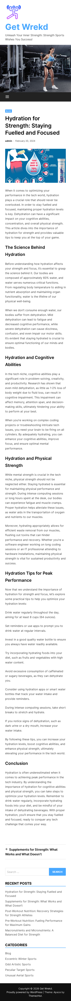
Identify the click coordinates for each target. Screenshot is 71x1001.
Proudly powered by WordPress (25, 992)
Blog (8, 111)
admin (8, 140)
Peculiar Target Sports (19, 970)
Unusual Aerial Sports (19, 975)
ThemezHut (35, 995)
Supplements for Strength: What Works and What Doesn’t (33, 903)
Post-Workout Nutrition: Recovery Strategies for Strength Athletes (34, 913)
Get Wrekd (26, 27)
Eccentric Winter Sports (20, 958)
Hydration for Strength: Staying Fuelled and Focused (33, 894)
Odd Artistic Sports (18, 964)
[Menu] (7, 97)
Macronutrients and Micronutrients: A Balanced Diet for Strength (29, 932)
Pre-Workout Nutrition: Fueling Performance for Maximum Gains (33, 923)
